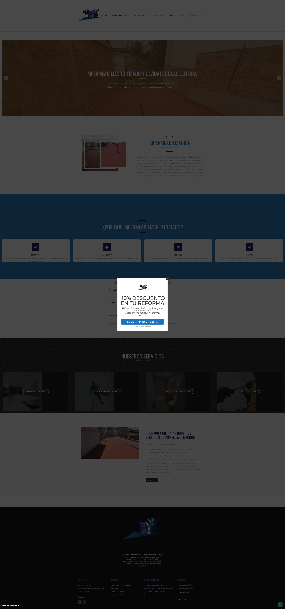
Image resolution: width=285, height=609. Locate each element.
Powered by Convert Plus (11, 605)
